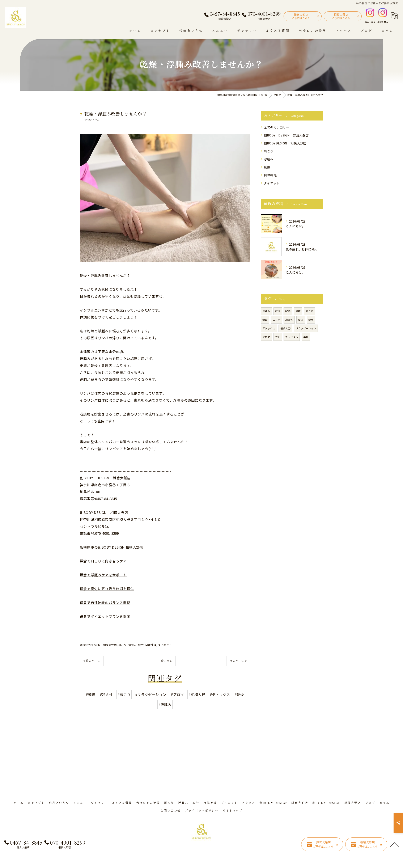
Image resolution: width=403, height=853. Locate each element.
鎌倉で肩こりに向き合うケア (103, 560)
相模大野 (285, 328)
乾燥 (277, 311)
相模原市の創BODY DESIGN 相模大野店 (112, 547)
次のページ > (238, 661)
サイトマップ (232, 811)
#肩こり (124, 694)
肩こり (122, 645)
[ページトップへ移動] (394, 844)
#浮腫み (164, 704)
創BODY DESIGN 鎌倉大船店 (286, 135)
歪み (300, 319)
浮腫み (132, 645)
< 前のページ (91, 661)
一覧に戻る (164, 661)
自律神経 (150, 645)
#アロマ (177, 694)
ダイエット (165, 645)
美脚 (305, 337)
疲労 (141, 645)
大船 (277, 337)
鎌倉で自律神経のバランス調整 (105, 602)
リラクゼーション (306, 328)
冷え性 (289, 319)
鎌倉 (264, 319)
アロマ (266, 337)
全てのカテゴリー (276, 127)
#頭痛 (90, 694)
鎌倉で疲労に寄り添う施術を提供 (107, 588)
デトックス (268, 328)
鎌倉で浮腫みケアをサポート (103, 574)
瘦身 (310, 319)
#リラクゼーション (150, 694)
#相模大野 (196, 694)
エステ (276, 319)
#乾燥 (239, 694)
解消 (287, 311)
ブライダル (291, 337)
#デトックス (220, 694)
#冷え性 (106, 694)
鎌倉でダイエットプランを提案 (105, 616)
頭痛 (298, 311)
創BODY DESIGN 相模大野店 (98, 645)
